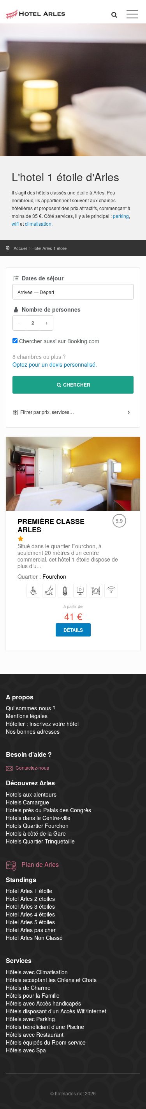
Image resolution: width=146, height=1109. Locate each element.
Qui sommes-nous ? (31, 708)
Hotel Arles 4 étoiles (30, 914)
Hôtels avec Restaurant (34, 1034)
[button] (114, 14)
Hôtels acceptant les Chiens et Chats (51, 980)
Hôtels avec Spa (26, 1050)
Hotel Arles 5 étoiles (30, 922)
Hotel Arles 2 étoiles (30, 898)
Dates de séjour (41, 278)
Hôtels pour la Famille (33, 995)
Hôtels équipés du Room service (46, 1042)
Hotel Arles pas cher (31, 930)
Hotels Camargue (27, 802)
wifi (15, 223)
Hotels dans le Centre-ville (38, 818)
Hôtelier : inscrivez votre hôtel (42, 723)
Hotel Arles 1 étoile (29, 891)
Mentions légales (26, 716)
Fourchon (54, 576)
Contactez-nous (32, 767)
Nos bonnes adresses (33, 731)
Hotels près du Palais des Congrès (48, 810)
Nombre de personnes (50, 309)
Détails (73, 629)
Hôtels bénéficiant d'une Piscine (45, 1027)
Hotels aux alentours (31, 794)
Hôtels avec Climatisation (37, 972)
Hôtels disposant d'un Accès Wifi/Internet (56, 1011)
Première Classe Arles (51, 525)
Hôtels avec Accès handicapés (43, 1003)
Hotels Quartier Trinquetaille (40, 841)
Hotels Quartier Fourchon (37, 825)
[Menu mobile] (132, 15)
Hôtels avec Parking (30, 1019)
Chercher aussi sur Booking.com (59, 341)
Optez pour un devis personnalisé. (54, 364)
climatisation (38, 223)
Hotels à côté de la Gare (36, 833)
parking (121, 215)
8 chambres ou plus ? (39, 356)
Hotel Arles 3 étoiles (30, 906)
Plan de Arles (40, 864)
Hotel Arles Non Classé (34, 937)
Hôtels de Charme (28, 987)
